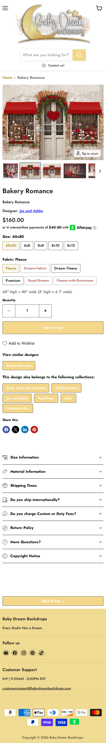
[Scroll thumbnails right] (99, 171)
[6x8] (28, 251)
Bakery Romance (19, 365)
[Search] (79, 55)
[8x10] (56, 251)
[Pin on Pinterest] (34, 429)
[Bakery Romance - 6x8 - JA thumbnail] (30, 171)
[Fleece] (11, 274)
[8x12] (71, 251)
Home (7, 78)
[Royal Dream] (39, 286)
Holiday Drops (66, 388)
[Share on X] (15, 429)
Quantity (9, 300)
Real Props (46, 398)
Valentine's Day (18, 408)
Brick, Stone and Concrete (26, 388)
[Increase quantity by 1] (45, 310)
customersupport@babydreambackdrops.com (36, 688)
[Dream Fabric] (36, 274)
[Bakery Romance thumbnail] (10, 171)
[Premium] (13, 286)
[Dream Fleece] (66, 274)
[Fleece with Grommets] (75, 286)
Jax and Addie (31, 211)
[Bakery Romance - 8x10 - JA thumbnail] (52, 171)
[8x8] (41, 251)
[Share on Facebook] (6, 429)
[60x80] (11, 251)
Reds (68, 398)
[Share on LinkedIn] (25, 429)
